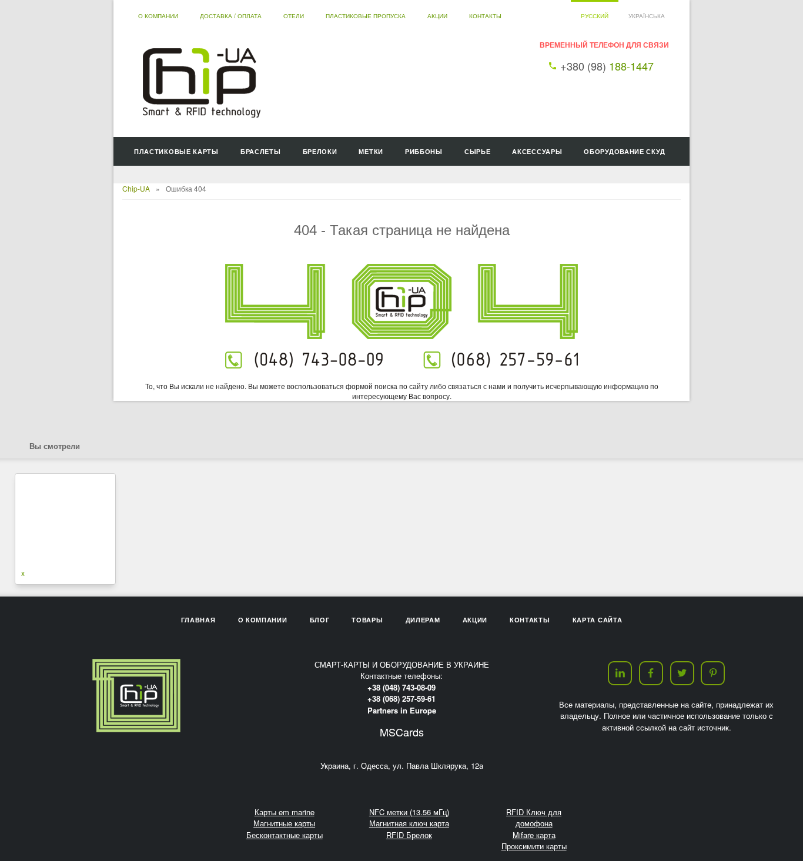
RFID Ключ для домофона (533, 817)
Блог (320, 619)
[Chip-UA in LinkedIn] (620, 673)
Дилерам (423, 619)
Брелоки (320, 151)
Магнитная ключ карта (409, 823)
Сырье (477, 151)
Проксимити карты (534, 846)
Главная (198, 619)
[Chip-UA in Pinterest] (713, 673)
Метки (371, 151)
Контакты (485, 16)
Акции (437, 16)
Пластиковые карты (176, 151)
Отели (293, 16)
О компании (158, 16)
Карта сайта (598, 619)
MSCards (402, 731)
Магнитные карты (284, 823)
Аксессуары (537, 151)
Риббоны (424, 151)
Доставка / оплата (231, 16)
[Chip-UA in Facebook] (651, 673)
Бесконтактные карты (284, 834)
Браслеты (260, 151)
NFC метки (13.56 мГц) (409, 812)
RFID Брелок (409, 834)
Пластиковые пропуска (366, 16)
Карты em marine (284, 812)
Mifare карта (534, 834)
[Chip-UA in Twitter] (682, 673)
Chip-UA (136, 188)
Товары (367, 619)
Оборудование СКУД (624, 151)
